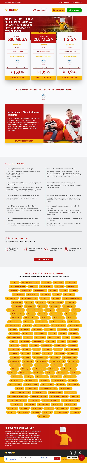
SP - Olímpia (25, 369)
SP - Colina (31, 314)
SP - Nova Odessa (71, 365)
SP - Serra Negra (70, 404)
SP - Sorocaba (12, 408)
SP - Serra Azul (57, 404)
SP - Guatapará (14, 333)
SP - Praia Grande (31, 380)
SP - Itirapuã (14, 345)
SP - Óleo (14, 369)
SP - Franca (27, 325)
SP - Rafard (72, 380)
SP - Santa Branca (65, 388)
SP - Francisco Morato (41, 325)
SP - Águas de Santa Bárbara (30, 282)
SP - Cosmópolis (70, 314)
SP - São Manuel (16, 404)
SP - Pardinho (53, 369)
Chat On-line (60, 10)
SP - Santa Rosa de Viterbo (38, 396)
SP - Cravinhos (16, 318)
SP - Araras (14, 290)
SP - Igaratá (28, 337)
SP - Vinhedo (75, 412)
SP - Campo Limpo (69, 306)
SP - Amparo (32, 286)
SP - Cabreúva (71, 302)
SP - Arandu (59, 286)
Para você (8, 2)
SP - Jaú (36, 349)
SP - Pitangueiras (70, 377)
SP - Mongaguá (41, 361)
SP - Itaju (13, 341)
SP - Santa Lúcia (70, 392)
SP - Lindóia (25, 353)
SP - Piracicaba (16, 377)
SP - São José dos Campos (70, 400)
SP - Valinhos (47, 412)
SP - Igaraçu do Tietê (14, 337)
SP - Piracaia (75, 373)
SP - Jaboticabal (60, 345)
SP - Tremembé (23, 412)
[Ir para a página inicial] (11, 10)
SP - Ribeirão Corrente (31, 384)
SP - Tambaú (49, 408)
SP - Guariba (62, 329)
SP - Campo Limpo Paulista (15, 310)
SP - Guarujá (74, 329)
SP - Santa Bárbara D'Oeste (48, 388)
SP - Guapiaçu (24, 329)
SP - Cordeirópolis (56, 314)
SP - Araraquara (71, 286)
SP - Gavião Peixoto (74, 325)
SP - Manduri (15, 357)
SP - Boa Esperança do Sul (29, 298)
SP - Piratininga (56, 377)
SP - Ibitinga (73, 333)
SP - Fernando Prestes (13, 325)
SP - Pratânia (44, 380)
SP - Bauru (57, 294)
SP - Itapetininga (37, 341)
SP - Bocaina (44, 298)
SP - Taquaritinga (62, 408)
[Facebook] (75, 453)
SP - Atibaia (53, 290)
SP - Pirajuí (29, 377)
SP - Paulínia (12, 373)
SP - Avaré (73, 290)
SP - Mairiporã (72, 353)
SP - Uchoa (36, 412)
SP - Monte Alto (73, 361)
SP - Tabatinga (37, 408)
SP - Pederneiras (25, 373)
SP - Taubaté (75, 408)
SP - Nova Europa (56, 365)
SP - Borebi (29, 302)
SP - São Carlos (34, 400)
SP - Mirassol (55, 357)
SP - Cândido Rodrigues (35, 310)
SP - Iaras (52, 333)
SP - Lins (36, 353)
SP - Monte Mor (15, 365)
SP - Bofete (56, 298)
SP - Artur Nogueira (40, 290)
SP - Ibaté (62, 333)
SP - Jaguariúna (14, 349)
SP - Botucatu (41, 302)
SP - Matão (26, 357)
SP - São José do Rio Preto (50, 400)
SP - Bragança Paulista (55, 302)
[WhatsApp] (70, 453)
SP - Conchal (42, 314)
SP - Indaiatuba (40, 337)
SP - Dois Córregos (14, 322)
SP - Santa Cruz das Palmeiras (20, 392)
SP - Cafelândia (30, 306)
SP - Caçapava (17, 306)
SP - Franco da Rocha (58, 325)
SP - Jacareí (72, 345)
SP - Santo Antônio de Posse (59, 396)
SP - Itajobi (76, 337)
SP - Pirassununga (42, 377)
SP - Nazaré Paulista (41, 365)
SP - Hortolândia (40, 333)
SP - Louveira (47, 353)
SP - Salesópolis (73, 384)
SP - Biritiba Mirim (12, 298)
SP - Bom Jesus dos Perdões (72, 298)
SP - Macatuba (60, 353)
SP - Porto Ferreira (16, 380)
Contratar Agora (17, 78)
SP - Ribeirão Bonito (14, 384)
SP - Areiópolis (25, 290)
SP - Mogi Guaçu (14, 361)
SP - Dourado (28, 322)
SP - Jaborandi (46, 345)
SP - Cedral (76, 310)
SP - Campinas (55, 306)
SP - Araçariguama (46, 286)
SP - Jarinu (26, 349)
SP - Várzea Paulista (61, 412)
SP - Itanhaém (25, 341)
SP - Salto (19, 388)
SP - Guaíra (13, 329)
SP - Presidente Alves (59, 380)
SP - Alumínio (58, 282)
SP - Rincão (60, 384)
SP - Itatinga (72, 341)
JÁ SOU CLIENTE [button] (43, 259)
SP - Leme (58, 349)
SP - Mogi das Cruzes (70, 357)
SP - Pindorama (62, 373)
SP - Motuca (27, 365)
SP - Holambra (27, 333)
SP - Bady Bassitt (18, 294)
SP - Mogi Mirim (28, 361)
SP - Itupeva (34, 345)
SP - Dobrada (71, 318)
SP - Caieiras (42, 306)
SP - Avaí (63, 290)
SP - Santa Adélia (31, 388)
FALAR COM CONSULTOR (24, 141)
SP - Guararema (49, 329)
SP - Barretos (45, 294)
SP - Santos (75, 396)
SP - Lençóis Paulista (71, 349)
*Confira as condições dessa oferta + (17, 68)
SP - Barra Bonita (32, 294)
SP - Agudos (46, 282)
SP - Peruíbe (49, 373)
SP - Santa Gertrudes (55, 392)
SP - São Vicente (43, 404)
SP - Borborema (17, 302)
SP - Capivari (49, 310)
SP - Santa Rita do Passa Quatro (18, 396)
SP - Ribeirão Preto (47, 384)
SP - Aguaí (15, 282)
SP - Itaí (66, 337)
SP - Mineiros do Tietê (40, 357)
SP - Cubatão (45, 318)
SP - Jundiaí (47, 349)
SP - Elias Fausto (41, 322)
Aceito (57, 458)
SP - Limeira (14, 353)
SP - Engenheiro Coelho (57, 322)
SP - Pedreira (38, 373)
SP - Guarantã (37, 329)
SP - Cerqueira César (17, 314)
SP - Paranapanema (39, 369)
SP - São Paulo (30, 404)
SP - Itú (24, 345)
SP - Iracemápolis (54, 337)
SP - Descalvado (58, 318)
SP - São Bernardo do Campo (17, 400)
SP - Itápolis (50, 341)
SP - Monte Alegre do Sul (57, 361)
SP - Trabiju (11, 412)
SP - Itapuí (61, 341)
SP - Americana (71, 282)
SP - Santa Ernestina (39, 392)
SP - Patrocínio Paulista (68, 369)
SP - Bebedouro (69, 294)
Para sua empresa (17, 2)
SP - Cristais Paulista (31, 318)
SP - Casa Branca (63, 310)
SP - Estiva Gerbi (73, 322)
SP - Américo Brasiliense (18, 286)
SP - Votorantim (43, 416)
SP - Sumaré (24, 408)
